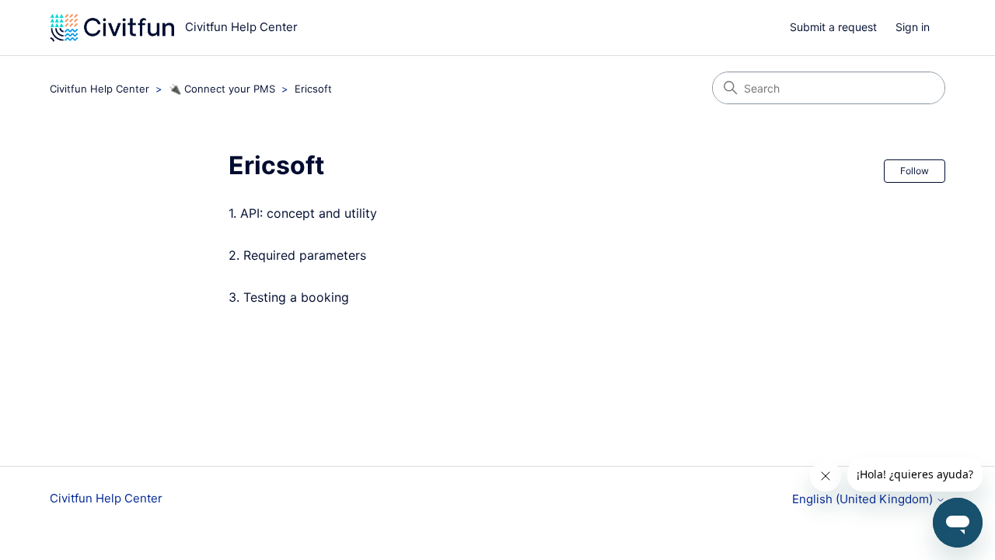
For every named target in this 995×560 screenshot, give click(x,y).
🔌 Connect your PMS (222, 88)
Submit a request (833, 26)
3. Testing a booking (289, 297)
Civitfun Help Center (99, 88)
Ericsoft (313, 88)
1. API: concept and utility (303, 213)
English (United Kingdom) (864, 499)
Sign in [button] (913, 26)
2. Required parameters (297, 255)
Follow (914, 171)
